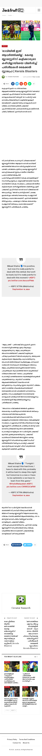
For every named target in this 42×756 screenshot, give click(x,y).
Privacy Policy (12, 739)
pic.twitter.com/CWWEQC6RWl (21, 487)
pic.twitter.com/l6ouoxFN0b (21, 281)
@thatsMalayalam (17, 484)
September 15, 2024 (21, 289)
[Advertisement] (21, 137)
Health (5, 46)
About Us (26, 743)
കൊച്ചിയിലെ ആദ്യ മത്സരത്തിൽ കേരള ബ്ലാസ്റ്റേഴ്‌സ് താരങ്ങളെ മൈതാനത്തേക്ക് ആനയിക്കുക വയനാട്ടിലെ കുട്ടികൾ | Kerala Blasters (11, 633)
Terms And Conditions (27, 739)
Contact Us (17, 743)
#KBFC (32, 278)
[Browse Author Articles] (21, 600)
